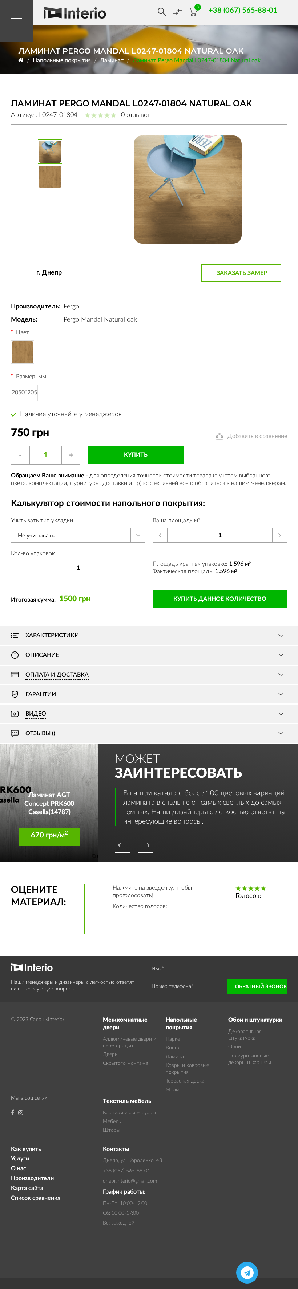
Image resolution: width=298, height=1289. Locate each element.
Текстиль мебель (127, 1101)
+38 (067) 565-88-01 (126, 1171)
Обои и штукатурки (255, 1020)
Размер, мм (31, 376)
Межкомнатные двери (125, 1023)
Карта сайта (27, 1188)
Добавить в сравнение (257, 436)
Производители (32, 1178)
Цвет (22, 332)
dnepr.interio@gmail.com (130, 1181)
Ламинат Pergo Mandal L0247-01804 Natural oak (197, 60)
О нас (18, 1168)
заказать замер (242, 273)
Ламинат (112, 60)
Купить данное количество (219, 599)
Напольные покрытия (62, 60)
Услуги (20, 1159)
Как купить (26, 1149)
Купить (136, 455)
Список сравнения (35, 1198)
